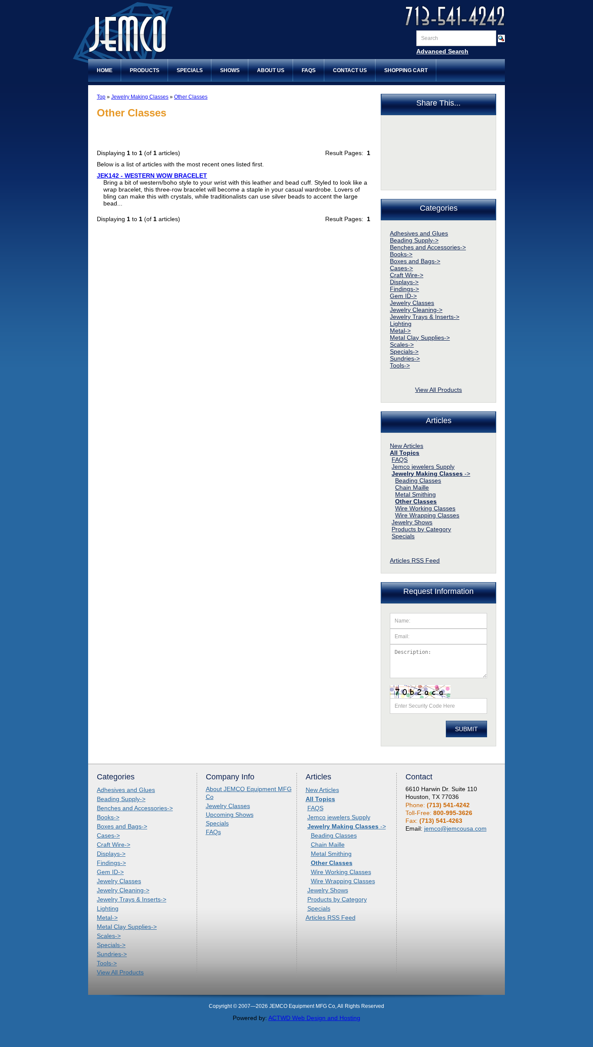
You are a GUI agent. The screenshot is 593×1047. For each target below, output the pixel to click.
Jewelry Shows (412, 522)
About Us (270, 70)
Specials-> (404, 351)
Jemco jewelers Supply (423, 466)
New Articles (406, 445)
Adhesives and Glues (419, 233)
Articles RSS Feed (415, 560)
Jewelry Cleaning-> (416, 309)
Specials (190, 70)
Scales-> (402, 344)
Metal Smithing (415, 494)
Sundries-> (405, 358)
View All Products (438, 389)
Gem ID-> (403, 295)
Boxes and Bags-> (415, 261)
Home (104, 70)
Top (101, 97)
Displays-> (404, 281)
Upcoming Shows (230, 814)
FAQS (400, 459)
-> (431, 473)
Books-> (401, 254)
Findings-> (404, 288)
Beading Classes (418, 480)
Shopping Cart (406, 70)
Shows (230, 70)
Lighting (401, 323)
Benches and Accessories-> (428, 247)
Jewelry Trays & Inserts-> (424, 316)
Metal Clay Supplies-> (420, 337)
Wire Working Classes (425, 508)
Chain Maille (412, 487)
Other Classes (191, 97)
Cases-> (401, 268)
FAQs (309, 70)
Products (144, 70)
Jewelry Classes (412, 302)
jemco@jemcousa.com (455, 828)
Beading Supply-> (414, 240)
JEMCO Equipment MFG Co (159, 34)
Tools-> (400, 365)
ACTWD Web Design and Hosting (314, 1017)
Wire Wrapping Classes (427, 515)
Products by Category (421, 529)
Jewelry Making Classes (139, 97)
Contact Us (350, 70)
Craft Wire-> (406, 275)
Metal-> (400, 330)
